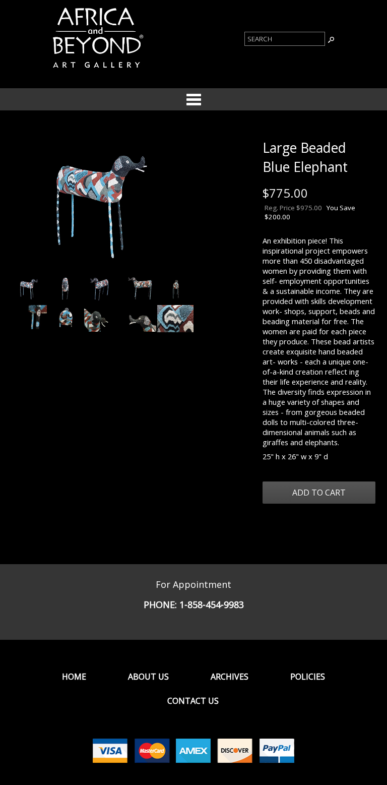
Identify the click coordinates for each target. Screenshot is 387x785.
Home (74, 676)
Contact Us (193, 700)
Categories (193, 99)
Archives (229, 676)
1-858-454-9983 (211, 604)
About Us (148, 676)
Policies (307, 676)
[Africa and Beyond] (97, 69)
